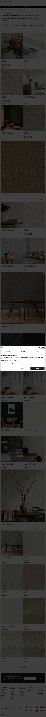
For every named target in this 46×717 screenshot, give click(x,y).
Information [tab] (23, 351)
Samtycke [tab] (8, 351)
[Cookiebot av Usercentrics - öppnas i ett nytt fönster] (39, 348)
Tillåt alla (37, 368)
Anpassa (22, 368)
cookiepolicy (10, 363)
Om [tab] (38, 351)
